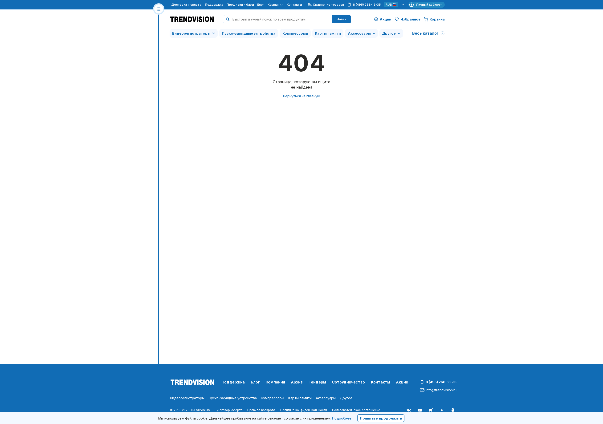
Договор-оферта (229, 410)
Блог (260, 4)
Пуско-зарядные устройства (248, 33)
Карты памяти (328, 33)
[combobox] (277, 19)
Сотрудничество (348, 382)
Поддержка (214, 4)
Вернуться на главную (301, 96)
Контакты (294, 4)
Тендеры (317, 382)
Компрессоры (295, 33)
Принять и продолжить (381, 418)
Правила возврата (261, 410)
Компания (275, 4)
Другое (389, 33)
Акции (402, 382)
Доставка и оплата (186, 4)
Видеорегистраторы (191, 33)
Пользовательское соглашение (356, 410)
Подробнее (341, 418)
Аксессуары (359, 33)
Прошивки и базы (240, 4)
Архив (297, 382)
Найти (341, 19)
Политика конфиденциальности (303, 410)
